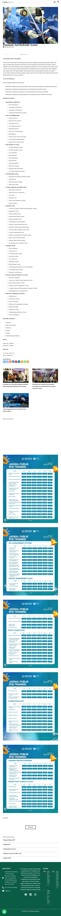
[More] (27, 361)
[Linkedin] (13, 361)
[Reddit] (10, 361)
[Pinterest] (16, 361)
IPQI (27, 911)
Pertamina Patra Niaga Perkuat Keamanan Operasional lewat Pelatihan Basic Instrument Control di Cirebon (43, 386)
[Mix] (22, 361)
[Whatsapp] (24, 361)
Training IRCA (7, 844)
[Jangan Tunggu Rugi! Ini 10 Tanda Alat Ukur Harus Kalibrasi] (16, 394)
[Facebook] (4, 361)
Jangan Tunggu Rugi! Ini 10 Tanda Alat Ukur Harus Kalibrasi (49, 896)
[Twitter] (7, 361)
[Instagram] (35, 894)
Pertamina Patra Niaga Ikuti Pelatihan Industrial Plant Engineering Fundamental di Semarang (49, 877)
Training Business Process (9, 849)
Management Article (9, 47)
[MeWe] (19, 361)
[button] (54, 2)
